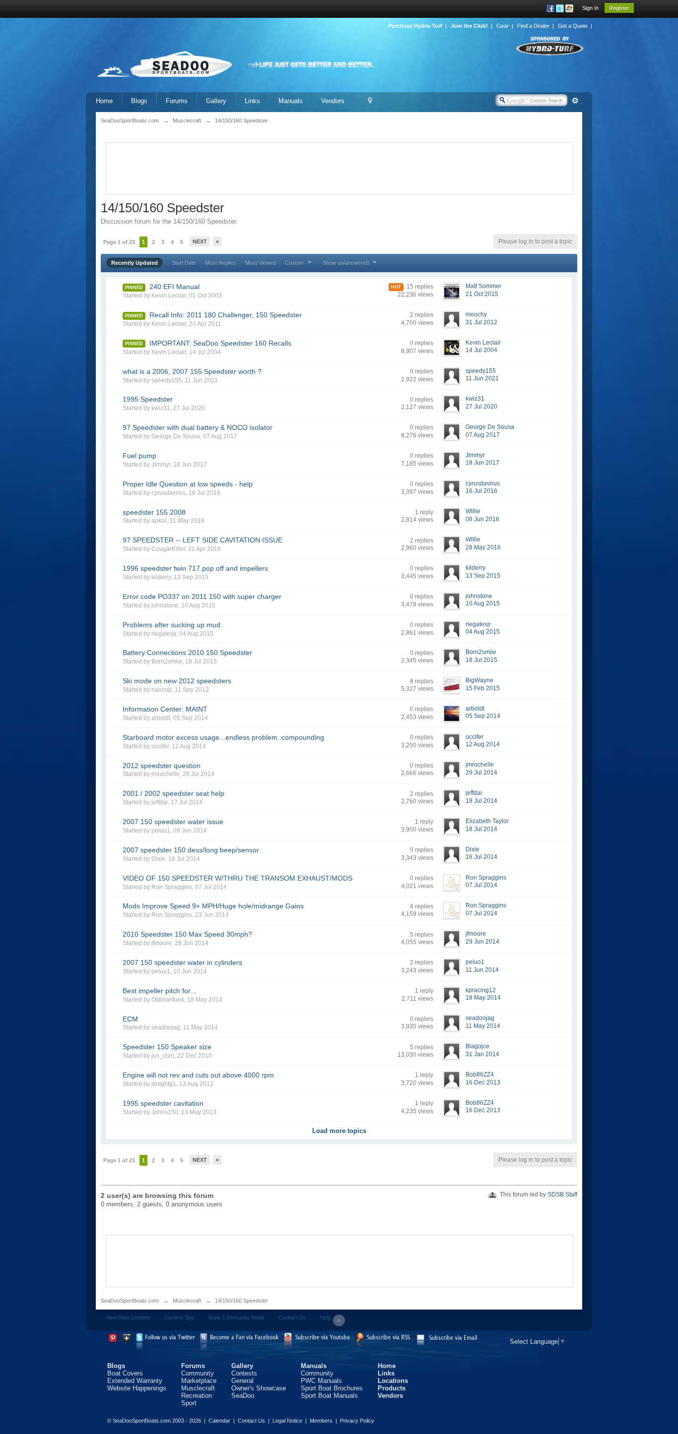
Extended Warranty (134, 1380)
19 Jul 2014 (481, 800)
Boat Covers (125, 1373)
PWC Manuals (321, 1380)
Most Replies (220, 263)
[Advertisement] (339, 167)
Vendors (332, 101)
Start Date (184, 263)
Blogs (139, 101)
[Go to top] (339, 1320)
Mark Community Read (236, 1317)
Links (252, 101)
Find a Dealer (533, 26)
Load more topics (339, 1131)
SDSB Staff (562, 1194)
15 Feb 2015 (483, 688)
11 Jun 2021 (482, 378)
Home (104, 101)
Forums (177, 101)
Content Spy (179, 1317)
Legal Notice (287, 1421)
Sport (189, 1403)
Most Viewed (260, 263)
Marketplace (198, 1380)
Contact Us (292, 1317)
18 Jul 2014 (481, 829)
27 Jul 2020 (481, 406)
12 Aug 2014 (483, 744)
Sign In (590, 8)
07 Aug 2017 (483, 434)
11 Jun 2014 (482, 969)
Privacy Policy (357, 1421)
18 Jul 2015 (481, 660)
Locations (393, 1380)
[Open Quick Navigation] (370, 101)
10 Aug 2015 (483, 603)
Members (321, 1421)
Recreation (196, 1395)
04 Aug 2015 (483, 631)
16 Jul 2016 (481, 490)
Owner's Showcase (258, 1388)
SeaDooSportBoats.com (130, 1301)
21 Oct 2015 (482, 294)
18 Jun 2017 (482, 462)
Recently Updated (134, 263)
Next (200, 241)
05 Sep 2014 (483, 716)
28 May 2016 (483, 547)
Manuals (290, 101)
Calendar (219, 1421)
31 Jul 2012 (481, 322)
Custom (295, 263)
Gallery (216, 101)
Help (325, 1317)
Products (392, 1388)
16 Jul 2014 (481, 856)
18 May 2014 (483, 997)
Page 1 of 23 (119, 242)
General (242, 1380)
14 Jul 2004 (481, 350)
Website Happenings (136, 1388)
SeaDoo (242, 1395)
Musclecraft (187, 1301)
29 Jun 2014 (482, 941)
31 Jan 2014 (482, 1054)
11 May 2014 (483, 1025)
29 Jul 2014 (481, 772)
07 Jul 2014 (481, 885)
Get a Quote (573, 26)
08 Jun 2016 (482, 519)
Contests (244, 1373)
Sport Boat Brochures (332, 1388)
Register (619, 8)
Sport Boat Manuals (329, 1395)
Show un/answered (346, 263)
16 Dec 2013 (483, 1082)
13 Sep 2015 (483, 575)
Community (197, 1373)
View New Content (128, 1317)
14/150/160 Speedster (241, 1301)
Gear (502, 26)
